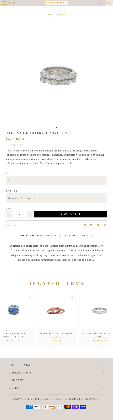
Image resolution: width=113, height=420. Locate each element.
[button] (30, 297)
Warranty (64, 235)
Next (64, 14)
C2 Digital (94, 399)
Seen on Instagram (83, 235)
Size (9, 173)
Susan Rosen (27, 399)
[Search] (102, 3)
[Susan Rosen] (56, 3)
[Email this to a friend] (105, 225)
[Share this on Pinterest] (98, 225)
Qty (9, 208)
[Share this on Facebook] (91, 225)
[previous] (6, 319)
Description (26, 235)
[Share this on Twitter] (84, 225)
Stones (11, 191)
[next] (107, 319)
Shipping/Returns (45, 235)
